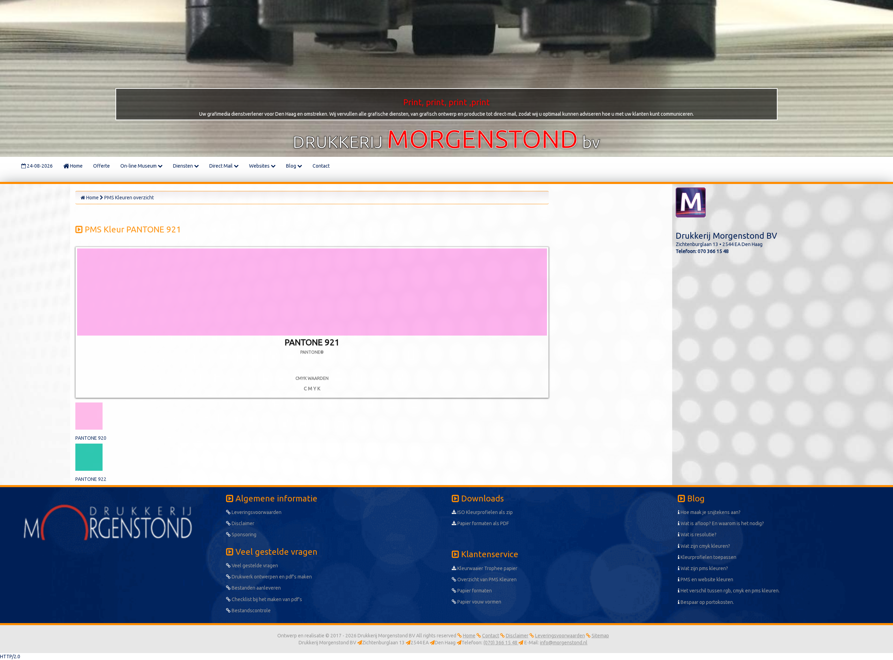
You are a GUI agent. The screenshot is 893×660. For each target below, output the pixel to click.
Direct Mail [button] (221, 166)
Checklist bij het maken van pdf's (266, 599)
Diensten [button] (183, 166)
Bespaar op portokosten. (707, 602)
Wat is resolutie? (698, 534)
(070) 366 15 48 (500, 642)
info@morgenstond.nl (563, 642)
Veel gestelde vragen (254, 565)
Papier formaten (474, 590)
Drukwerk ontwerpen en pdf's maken (271, 577)
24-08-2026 (39, 166)
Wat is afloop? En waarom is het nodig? (722, 523)
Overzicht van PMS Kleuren (486, 579)
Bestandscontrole (251, 610)
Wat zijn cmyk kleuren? (705, 546)
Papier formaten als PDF (482, 523)
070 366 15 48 (713, 251)
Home (76, 166)
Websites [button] (260, 166)
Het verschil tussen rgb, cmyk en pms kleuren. (730, 590)
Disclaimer (242, 523)
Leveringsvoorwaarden (256, 512)
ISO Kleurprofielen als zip (484, 512)
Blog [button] (291, 166)
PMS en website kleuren (706, 579)
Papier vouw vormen (478, 602)
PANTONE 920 (90, 438)
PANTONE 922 (90, 479)
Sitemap (600, 635)
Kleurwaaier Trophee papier (486, 568)
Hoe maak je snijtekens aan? (710, 512)
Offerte (101, 166)
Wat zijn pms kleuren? (704, 568)
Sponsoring (243, 534)
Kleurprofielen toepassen (708, 557)
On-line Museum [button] (139, 166)
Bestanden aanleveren (256, 588)
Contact (321, 166)
